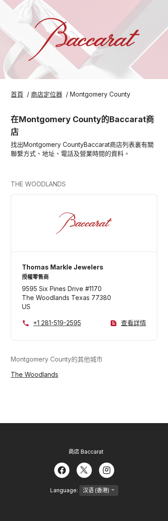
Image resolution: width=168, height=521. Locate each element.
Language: (64, 490)
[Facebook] (61, 469)
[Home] (83, 39)
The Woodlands (34, 374)
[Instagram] (106, 469)
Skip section (87, 184)
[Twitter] (84, 469)
